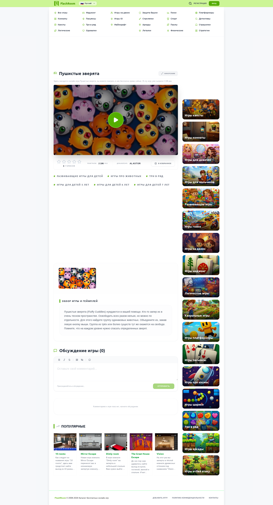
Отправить (164, 386)
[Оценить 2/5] (64, 161)
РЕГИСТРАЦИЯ (200, 3)
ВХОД (214, 3)
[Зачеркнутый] (69, 360)
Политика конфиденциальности (188, 498)
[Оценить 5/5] (79, 161)
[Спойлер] (82, 360)
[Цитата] (77, 360)
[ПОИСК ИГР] (190, 3)
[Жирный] (59, 360)
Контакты (213, 498)
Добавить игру (160, 498)
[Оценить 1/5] (59, 161)
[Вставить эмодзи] (90, 360)
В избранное (164, 163)
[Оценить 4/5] (74, 161)
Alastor (135, 163)
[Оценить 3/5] (69, 161)
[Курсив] (64, 360)
